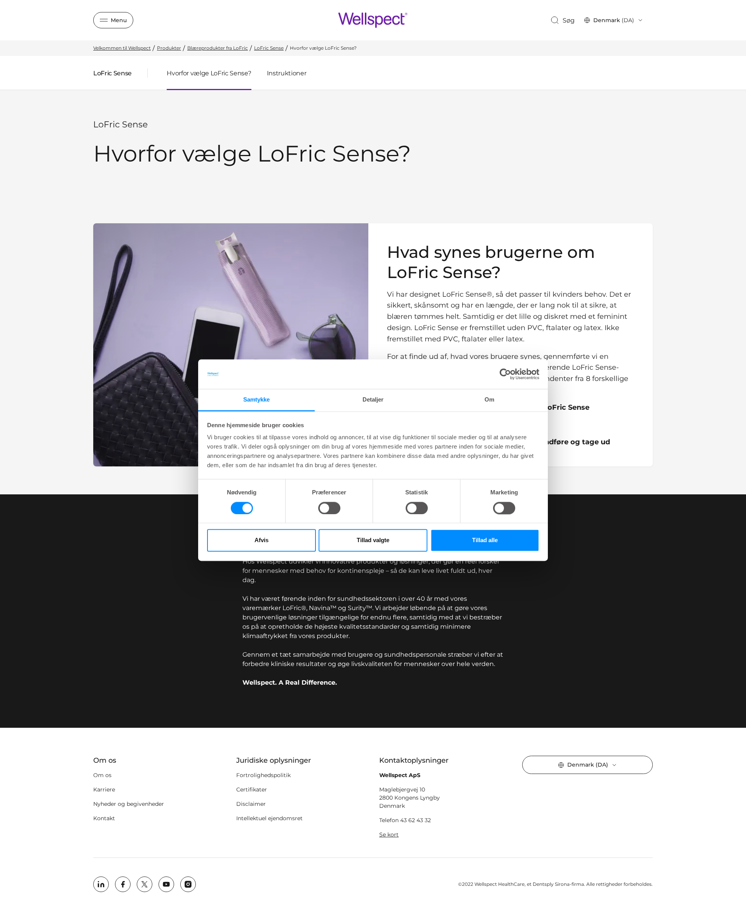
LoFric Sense (112, 75)
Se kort (389, 834)
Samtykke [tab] (256, 400)
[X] (144, 884)
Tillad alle (485, 540)
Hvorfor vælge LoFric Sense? (209, 73)
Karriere (104, 789)
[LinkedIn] (101, 884)
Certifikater (251, 789)
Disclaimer (251, 803)
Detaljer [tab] (373, 400)
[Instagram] (188, 884)
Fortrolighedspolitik (263, 775)
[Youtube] (166, 884)
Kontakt (104, 818)
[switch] (329, 508)
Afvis (261, 540)
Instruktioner (287, 73)
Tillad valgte (373, 540)
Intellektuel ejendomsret (269, 818)
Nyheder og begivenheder (128, 803)
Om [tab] (489, 400)
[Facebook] (123, 884)
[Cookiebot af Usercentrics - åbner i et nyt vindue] (505, 374)
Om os (102, 775)
